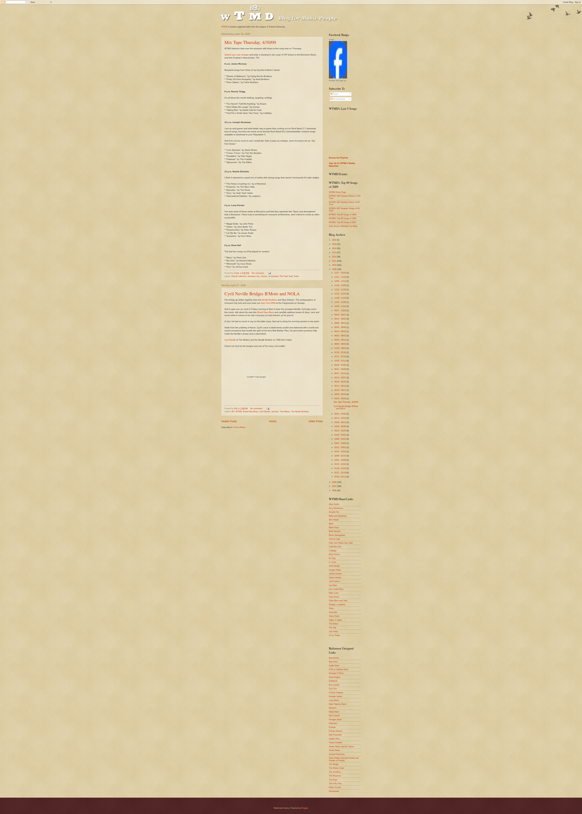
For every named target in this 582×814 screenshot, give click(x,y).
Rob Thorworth (335, 735)
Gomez (264, 276)
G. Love (332, 562)
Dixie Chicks (334, 554)
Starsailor (333, 612)
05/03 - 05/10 (340, 394)
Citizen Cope (334, 539)
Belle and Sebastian (337, 516)
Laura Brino (334, 700)
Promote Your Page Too (337, 81)
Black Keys (334, 527)
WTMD (224, 27)
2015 (334, 244)
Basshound (334, 658)
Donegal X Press (336, 673)
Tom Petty (333, 631)
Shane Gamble (335, 742)
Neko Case (334, 593)
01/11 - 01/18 (340, 472)
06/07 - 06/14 (340, 373)
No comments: (258, 273)
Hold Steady (334, 566)
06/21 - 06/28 (340, 369)
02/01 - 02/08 (340, 460)
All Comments (338, 99)
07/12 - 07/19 (340, 356)
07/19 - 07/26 (340, 352)
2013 (334, 252)
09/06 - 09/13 (340, 323)
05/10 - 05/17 (340, 390)
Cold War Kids (335, 547)
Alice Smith (334, 504)
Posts (335, 94)
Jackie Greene (335, 574)
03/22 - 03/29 (340, 430)
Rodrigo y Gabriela (337, 604)
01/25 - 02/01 (340, 464)
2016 (334, 240)
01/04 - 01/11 (340, 477)
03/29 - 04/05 (340, 426)
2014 (334, 248)
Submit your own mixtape (236, 55)
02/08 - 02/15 (340, 456)
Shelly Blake (334, 750)
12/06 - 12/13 (340, 281)
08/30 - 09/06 (340, 327)
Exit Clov (333, 688)
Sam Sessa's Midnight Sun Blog (343, 226)
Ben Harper (334, 520)
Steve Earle (334, 616)
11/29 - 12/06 (340, 285)
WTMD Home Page (337, 192)
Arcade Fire (334, 512)
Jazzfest (275, 411)
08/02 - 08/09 (340, 344)
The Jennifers (335, 772)
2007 (334, 486)
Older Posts (316, 421)
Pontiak (332, 727)
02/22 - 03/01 (340, 447)
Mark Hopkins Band (337, 704)
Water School (335, 787)
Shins (331, 608)
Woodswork (334, 791)
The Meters (285, 411)
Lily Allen (333, 585)
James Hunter (335, 577)
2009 (334, 269)
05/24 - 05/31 (340, 382)
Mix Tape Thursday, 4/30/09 (250, 42)
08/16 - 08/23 (340, 336)
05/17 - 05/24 (340, 386)
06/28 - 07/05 (340, 365)
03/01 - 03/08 (340, 443)
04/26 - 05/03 (340, 398)
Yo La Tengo (334, 635)
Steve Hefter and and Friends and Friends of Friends (343, 759)
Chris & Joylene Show (338, 669)
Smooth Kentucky (337, 754)
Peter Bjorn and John (338, 600)
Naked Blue (334, 712)
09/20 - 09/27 (340, 315)
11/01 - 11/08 (340, 302)
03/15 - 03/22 (340, 435)
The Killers (333, 624)
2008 (334, 482)
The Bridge (333, 764)
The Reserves (335, 776)
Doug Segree (334, 677)
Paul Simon (334, 597)
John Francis (334, 581)
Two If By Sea (335, 783)
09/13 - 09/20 (340, 319)
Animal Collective (239, 276)
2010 (334, 265)
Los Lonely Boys (336, 589)
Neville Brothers (269, 300)
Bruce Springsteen (337, 535)
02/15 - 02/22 (340, 451)
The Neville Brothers (300, 411)
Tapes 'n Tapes (335, 620)
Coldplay (332, 550)
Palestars (333, 723)
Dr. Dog (332, 558)
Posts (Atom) (239, 427)
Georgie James (335, 696)
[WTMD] (338, 78)
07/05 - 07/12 (340, 361)
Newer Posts (229, 421)
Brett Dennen (334, 531)
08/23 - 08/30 (340, 331)
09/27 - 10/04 (340, 310)
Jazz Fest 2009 (268, 303)
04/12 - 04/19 (340, 418)
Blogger (304, 808)
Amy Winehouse (336, 508)
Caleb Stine (334, 665)
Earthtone (333, 681)
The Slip (332, 627)
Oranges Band (335, 719)
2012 (334, 257)
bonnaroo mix (254, 276)
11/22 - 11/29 (340, 289)
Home (272, 421)
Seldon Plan (334, 739)
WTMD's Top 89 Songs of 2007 (342, 222)
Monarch (332, 708)
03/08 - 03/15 (340, 439)
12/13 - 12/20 (340, 277)
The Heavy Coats (336, 768)
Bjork (331, 524)
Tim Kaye (333, 780)
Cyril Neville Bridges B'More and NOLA (262, 293)
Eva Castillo (334, 685)
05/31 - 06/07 (340, 377)
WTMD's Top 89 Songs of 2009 (342, 214)
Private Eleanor (335, 731)
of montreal (273, 276)
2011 (334, 261)
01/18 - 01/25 (340, 468)
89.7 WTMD (236, 411)
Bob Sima (333, 662)
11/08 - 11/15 (340, 298)
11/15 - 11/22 (340, 294)
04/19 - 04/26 (340, 414)
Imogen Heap (335, 570)
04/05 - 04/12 (340, 422)
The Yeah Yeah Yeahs (289, 276)
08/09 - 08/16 (340, 340)
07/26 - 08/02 (340, 348)
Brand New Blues (265, 312)
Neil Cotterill (334, 715)
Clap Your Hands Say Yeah (341, 543)
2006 (334, 490)
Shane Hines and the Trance (341, 746)
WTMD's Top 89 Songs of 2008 (342, 218)
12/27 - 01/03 (340, 273)
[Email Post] (269, 273)
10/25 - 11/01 (340, 306)
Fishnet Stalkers (336, 692)
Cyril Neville (230, 340)
